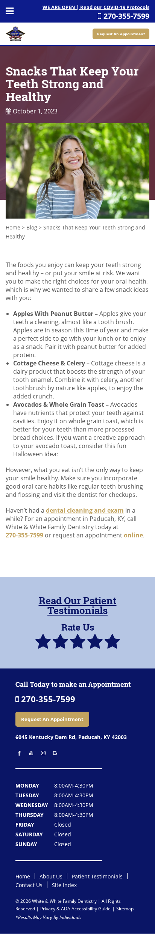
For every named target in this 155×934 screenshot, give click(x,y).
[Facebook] (18, 753)
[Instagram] (41, 753)
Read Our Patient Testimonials (78, 605)
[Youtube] (29, 753)
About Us (51, 876)
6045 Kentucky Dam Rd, (71, 737)
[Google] (53, 753)
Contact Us (29, 885)
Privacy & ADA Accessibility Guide (75, 908)
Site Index (64, 885)
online (133, 535)
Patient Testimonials (97, 876)
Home (13, 227)
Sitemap (125, 908)
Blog (31, 227)
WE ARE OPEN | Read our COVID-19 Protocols (96, 7)
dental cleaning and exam (85, 510)
